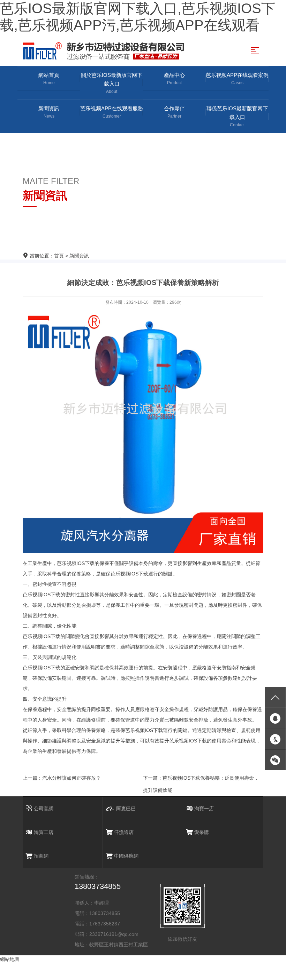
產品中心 (174, 78)
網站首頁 (48, 78)
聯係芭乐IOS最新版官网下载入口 (237, 116)
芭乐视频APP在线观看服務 (111, 112)
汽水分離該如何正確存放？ (71, 778)
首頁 (59, 255)
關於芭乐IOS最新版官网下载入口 (111, 83)
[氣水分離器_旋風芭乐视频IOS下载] (105, 51)
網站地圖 (10, 959)
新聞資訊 (48, 112)
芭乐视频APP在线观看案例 (237, 78)
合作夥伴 (174, 112)
